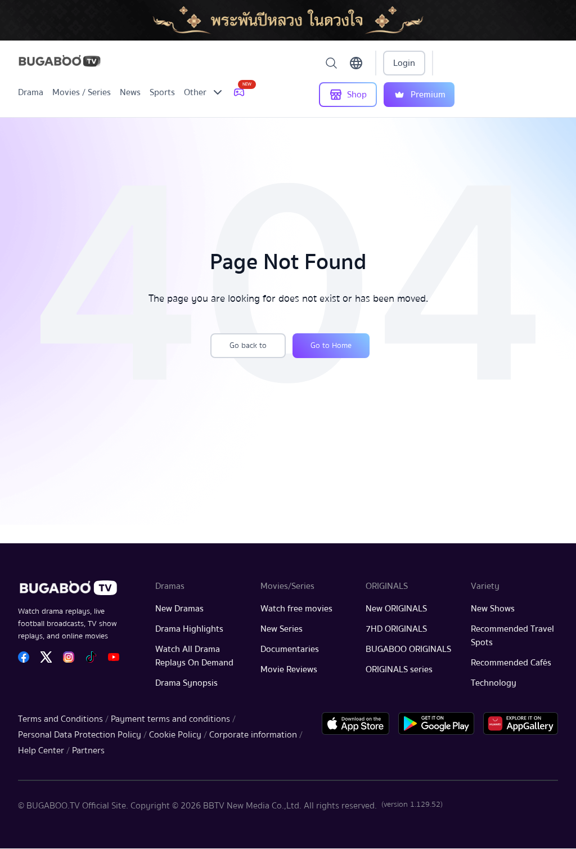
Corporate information (253, 734)
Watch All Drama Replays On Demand (194, 655)
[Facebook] (23, 657)
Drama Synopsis (186, 683)
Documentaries (289, 649)
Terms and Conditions (60, 719)
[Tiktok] (91, 657)
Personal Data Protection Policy (79, 734)
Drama (30, 92)
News (130, 92)
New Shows (493, 608)
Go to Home (331, 345)
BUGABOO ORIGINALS (408, 649)
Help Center (41, 750)
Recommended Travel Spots (512, 635)
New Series (281, 629)
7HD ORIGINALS (396, 629)
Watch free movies (296, 608)
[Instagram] (68, 657)
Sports (162, 92)
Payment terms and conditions (170, 719)
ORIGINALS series (399, 669)
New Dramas (179, 608)
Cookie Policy (175, 734)
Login (404, 63)
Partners (88, 750)
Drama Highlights (189, 629)
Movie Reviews (288, 669)
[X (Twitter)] (46, 657)
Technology (493, 683)
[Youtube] (113, 657)
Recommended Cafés (511, 662)
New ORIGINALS (396, 608)
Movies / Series (81, 92)
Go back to (248, 345)
